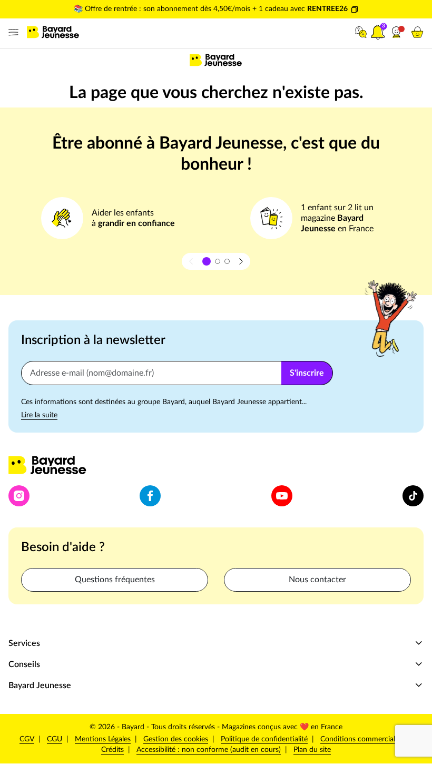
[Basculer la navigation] (11, 32)
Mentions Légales (103, 739)
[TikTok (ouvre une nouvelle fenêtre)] (413, 495)
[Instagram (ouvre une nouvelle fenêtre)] (19, 495)
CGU (54, 739)
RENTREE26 (327, 9)
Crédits (112, 749)
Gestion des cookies (175, 739)
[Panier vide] (417, 32)
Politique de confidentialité (264, 739)
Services (24, 643)
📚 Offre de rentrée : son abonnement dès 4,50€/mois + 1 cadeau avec (190, 9)
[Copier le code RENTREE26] (354, 9)
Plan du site (312, 749)
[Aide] (361, 32)
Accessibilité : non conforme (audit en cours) (208, 749)
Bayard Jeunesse (39, 685)
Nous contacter (317, 579)
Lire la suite (39, 415)
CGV (26, 739)
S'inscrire (307, 373)
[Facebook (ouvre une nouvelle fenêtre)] (150, 495)
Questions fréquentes (115, 579)
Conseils (24, 664)
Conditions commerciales (361, 739)
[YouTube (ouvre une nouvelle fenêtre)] (281, 495)
